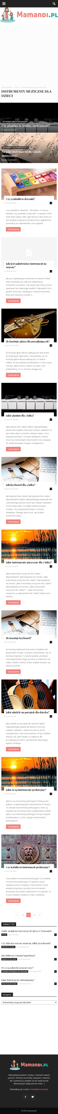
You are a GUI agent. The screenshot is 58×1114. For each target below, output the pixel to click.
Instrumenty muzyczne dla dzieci (15, 121)
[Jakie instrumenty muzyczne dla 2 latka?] (29, 546)
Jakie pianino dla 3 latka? (20, 415)
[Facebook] (25, 1097)
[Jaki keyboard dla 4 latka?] (29, 471)
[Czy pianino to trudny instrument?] (29, 128)
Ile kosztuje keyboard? (19, 638)
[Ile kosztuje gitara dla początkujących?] (29, 325)
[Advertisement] (29, 53)
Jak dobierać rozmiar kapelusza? (18, 955)
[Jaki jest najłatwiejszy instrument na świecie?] (29, 252)
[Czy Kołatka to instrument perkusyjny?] (29, 851)
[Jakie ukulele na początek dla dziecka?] (29, 696)
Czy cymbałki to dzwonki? (20, 199)
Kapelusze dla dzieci (9, 959)
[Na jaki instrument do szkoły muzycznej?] (29, 156)
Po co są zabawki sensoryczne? (17, 967)
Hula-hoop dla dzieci (9, 984)
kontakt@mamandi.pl (39, 1089)
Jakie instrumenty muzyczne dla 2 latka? (29, 562)
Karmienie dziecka (8, 947)
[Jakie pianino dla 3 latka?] (29, 400)
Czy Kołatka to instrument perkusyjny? (28, 867)
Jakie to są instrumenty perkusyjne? (26, 789)
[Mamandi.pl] (29, 15)
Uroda (4, 935)
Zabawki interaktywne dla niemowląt (14, 971)
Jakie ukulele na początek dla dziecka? (27, 712)
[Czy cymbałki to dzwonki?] (29, 184)
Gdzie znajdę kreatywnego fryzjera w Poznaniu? (26, 930)
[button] (54, 3)
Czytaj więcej (13, 229)
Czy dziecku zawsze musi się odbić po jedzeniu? (26, 943)
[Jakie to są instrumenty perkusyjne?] (29, 774)
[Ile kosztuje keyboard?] (29, 624)
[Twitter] (32, 1097)
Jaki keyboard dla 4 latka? (20, 485)
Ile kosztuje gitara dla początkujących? (28, 341)
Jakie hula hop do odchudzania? (17, 979)
